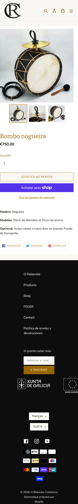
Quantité (5, 155)
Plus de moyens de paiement (37, 197)
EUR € (37, 426)
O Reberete (32, 274)
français (37, 416)
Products (30, 285)
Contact (29, 317)
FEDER (29, 306)
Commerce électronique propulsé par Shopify (41, 497)
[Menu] (71, 10)
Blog (27, 296)
